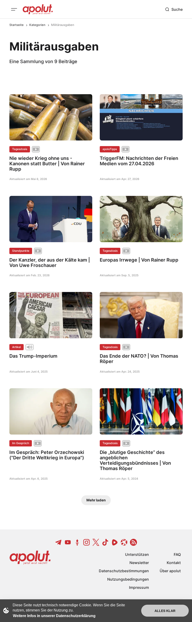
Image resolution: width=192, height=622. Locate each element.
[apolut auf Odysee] (124, 542)
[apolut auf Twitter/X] (96, 542)
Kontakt (174, 562)
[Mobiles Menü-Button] (14, 9)
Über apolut (170, 570)
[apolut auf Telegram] (58, 542)
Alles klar (165, 611)
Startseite (16, 25)
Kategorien (37, 25)
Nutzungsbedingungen (128, 579)
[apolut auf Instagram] (86, 542)
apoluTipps (110, 149)
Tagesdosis (19, 149)
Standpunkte (20, 250)
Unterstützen (137, 554)
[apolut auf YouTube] (67, 542)
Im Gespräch (20, 443)
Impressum (139, 587)
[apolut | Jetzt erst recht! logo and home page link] (37, 9)
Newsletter (139, 562)
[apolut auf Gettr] (77, 542)
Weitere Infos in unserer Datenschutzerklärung (54, 616)
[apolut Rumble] (114, 542)
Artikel (16, 347)
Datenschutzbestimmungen (124, 570)
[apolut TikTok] (105, 542)
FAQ (177, 554)
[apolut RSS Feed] (133, 542)
